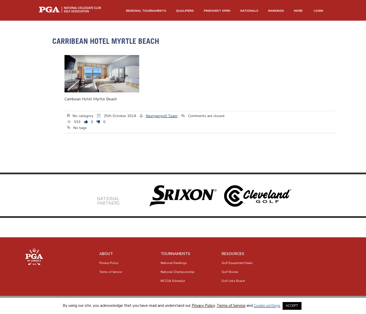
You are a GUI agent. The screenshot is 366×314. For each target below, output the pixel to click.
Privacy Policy (108, 263)
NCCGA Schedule (173, 281)
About (106, 253)
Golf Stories (230, 272)
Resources (233, 253)
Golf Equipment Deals (237, 263)
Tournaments (175, 253)
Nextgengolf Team (162, 115)
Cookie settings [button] (267, 305)
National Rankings (174, 263)
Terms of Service (110, 272)
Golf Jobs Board (233, 281)
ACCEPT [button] (292, 306)
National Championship (177, 272)
